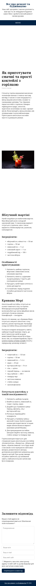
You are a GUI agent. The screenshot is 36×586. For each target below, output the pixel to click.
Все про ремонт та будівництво (18, 5)
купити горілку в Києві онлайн (14, 341)
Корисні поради (6, 88)
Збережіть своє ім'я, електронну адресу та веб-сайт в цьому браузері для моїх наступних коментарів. (18, 563)
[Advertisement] (18, 46)
